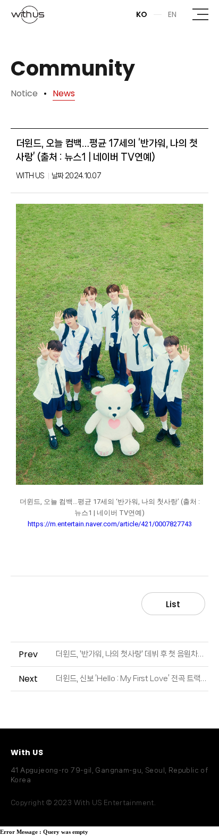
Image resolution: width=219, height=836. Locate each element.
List (173, 604)
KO (141, 14)
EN (172, 14)
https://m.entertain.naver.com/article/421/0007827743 (110, 524)
